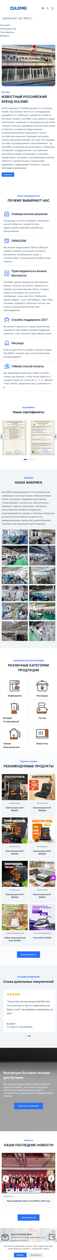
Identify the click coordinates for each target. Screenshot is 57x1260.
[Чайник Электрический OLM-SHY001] (15, 906)
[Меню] (52, 8)
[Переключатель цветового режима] (42, 8)
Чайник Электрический (15, 933)
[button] (5, 1178)
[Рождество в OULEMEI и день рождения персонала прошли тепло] (28, 1154)
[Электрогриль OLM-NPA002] (15, 862)
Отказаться (36, 1255)
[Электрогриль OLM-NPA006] (42, 776)
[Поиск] (48, 8)
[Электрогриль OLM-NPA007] (15, 776)
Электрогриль (14, 803)
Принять (20, 1255)
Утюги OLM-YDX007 (42, 938)
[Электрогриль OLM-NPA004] (42, 819)
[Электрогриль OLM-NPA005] (15, 819)
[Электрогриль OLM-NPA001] (42, 862)
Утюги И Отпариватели (42, 933)
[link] (14, 437)
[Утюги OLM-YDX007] (42, 906)
